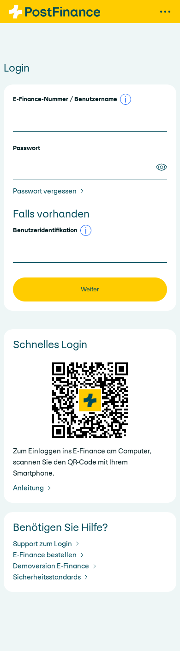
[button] (125, 99)
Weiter (90, 289)
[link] (50, 191)
